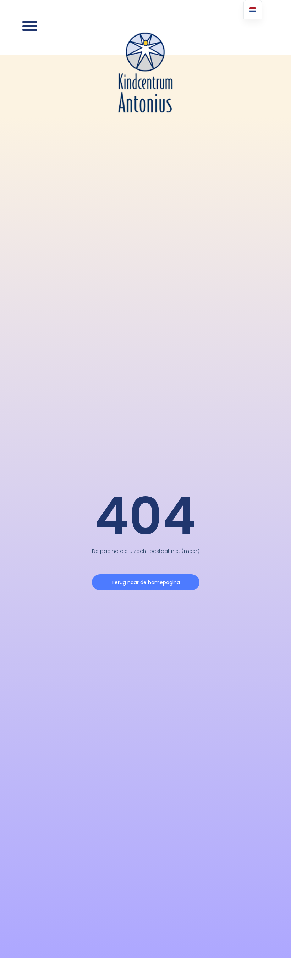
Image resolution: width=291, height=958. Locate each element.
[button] (30, 26)
